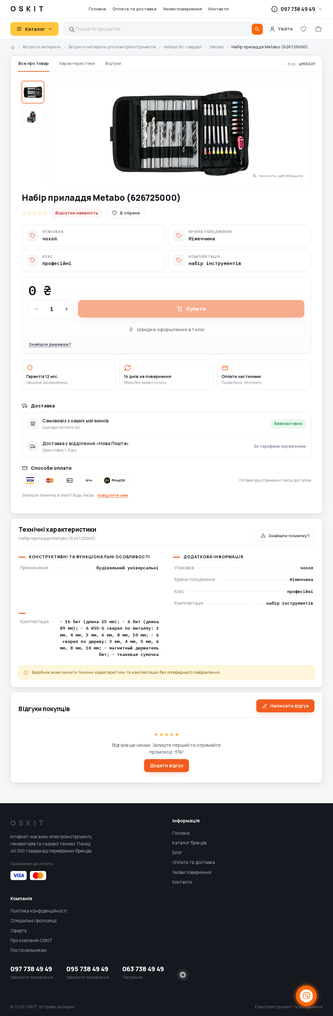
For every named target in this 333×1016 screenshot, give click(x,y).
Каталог (35, 29)
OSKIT (28, 8)
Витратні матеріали (42, 47)
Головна (97, 9)
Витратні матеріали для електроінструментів (112, 47)
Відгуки (113, 63)
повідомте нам (113, 495)
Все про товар (34, 63)
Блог (177, 852)
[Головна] (12, 47)
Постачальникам (28, 950)
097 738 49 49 (31, 968)
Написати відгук (289, 706)
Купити (196, 308)
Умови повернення (182, 9)
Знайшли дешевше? (50, 344)
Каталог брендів (189, 843)
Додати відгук (166, 765)
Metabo (217, 47)
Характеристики (77, 63)
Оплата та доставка (134, 9)
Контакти (218, 9)
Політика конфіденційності (38, 911)
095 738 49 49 (87, 968)
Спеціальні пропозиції (33, 921)
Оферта (18, 931)
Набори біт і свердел (183, 47)
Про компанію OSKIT (31, 940)
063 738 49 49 (143, 968)
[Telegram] (183, 975)
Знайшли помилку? (289, 535)
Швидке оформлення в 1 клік (171, 329)
